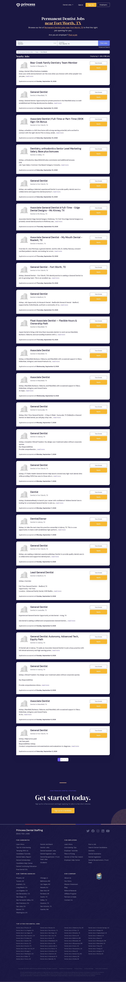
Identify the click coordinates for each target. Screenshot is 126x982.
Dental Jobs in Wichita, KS (95, 954)
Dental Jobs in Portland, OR (24, 938)
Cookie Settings (88, 968)
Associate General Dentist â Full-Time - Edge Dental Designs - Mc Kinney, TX (55, 209)
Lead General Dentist (41, 572)
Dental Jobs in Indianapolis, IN (48, 956)
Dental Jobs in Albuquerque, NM (73, 943)
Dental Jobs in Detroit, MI (71, 935)
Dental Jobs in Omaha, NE (71, 959)
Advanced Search (104, 47)
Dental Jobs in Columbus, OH (48, 951)
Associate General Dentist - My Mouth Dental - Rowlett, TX (56, 239)
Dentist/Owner (38, 518)
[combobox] (36, 43)
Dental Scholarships (23, 860)
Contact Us (68, 900)
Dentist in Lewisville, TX (38, 610)
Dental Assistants (94, 854)
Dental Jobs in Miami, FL (95, 938)
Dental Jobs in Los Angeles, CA (25, 930)
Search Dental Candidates (97, 847)
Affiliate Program (70, 894)
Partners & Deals (70, 897)
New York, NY (44, 891)
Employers (103, 5)
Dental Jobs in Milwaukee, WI (72, 941)
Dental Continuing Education (26, 866)
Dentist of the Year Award (73, 857)
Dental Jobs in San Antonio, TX (49, 930)
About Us (67, 878)
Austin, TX (43, 897)
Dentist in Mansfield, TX (38, 95)
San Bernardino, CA (23, 894)
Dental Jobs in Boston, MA (47, 943)
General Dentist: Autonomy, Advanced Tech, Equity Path (54, 638)
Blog (65, 887)
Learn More (20, 844)
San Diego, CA (21, 897)
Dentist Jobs (44, 847)
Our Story (67, 881)
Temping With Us (22, 851)
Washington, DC (22, 913)
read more (29, 76)
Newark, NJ (44, 887)
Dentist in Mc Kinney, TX (38, 214)
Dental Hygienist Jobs (48, 854)
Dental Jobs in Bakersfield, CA (96, 943)
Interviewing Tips (70, 847)
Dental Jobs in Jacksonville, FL (48, 946)
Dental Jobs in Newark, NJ (47, 928)
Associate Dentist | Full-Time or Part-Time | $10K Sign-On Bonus (56, 120)
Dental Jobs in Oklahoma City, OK (73, 928)
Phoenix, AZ (20, 878)
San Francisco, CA (22, 903)
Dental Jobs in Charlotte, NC (48, 954)
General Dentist (39, 92)
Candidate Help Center (24, 863)
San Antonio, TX (46, 906)
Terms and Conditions (101, 968)
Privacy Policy (78, 968)
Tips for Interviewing (23, 847)
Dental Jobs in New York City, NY (25, 948)
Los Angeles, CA (22, 891)
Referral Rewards (70, 891)
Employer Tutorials (71, 851)
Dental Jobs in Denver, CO (23, 943)
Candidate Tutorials (23, 854)
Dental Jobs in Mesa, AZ (71, 951)
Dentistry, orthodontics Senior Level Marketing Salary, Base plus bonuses (55, 150)
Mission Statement (71, 884)
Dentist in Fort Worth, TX (39, 125)
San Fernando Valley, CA (24, 900)
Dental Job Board (46, 844)
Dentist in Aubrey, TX (37, 437)
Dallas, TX (43, 900)
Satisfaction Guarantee (65, 968)
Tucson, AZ (20, 881)
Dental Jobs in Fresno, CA (71, 946)
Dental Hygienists (94, 857)
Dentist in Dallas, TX (37, 155)
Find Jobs (103, 43)
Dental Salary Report (23, 857)
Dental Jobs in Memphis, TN (72, 933)
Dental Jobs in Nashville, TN (48, 959)
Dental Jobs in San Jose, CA (48, 935)
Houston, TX (44, 903)
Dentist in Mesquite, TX (38, 66)
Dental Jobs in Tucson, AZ (23, 959)
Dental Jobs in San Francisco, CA (25, 935)
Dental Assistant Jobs (48, 851)
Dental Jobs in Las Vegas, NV (24, 933)
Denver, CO (20, 909)
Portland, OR (44, 894)
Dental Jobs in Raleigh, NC (95, 930)
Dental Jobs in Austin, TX (47, 938)
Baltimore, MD (45, 881)
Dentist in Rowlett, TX (38, 244)
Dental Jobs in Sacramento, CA (73, 948)
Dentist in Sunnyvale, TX (38, 410)
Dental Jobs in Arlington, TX (96, 951)
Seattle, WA (44, 909)
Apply (98, 68)
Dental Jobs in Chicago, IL (23, 951)
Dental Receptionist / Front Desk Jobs (50, 858)
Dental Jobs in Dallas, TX (23, 956)
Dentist (34, 492)
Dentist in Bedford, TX (38, 297)
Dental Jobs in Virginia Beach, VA (97, 933)
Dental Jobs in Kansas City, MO (73, 954)
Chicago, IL (44, 878)
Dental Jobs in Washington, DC (25, 954)
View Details (98, 63)
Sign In (80, 5)
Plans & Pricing (69, 854)
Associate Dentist (40, 350)
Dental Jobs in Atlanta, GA (71, 956)
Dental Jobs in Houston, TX (23, 946)
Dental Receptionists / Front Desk (98, 861)
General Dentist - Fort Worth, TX (48, 267)
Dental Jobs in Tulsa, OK (95, 946)
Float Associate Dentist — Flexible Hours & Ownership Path (53, 322)
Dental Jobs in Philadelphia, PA (48, 941)
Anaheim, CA (20, 884)
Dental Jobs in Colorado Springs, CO (98, 928)
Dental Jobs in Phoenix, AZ (23, 928)
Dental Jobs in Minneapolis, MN (97, 941)
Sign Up (91, 5)
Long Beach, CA (21, 887)
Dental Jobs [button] (67, 5)
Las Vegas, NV (45, 884)
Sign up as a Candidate (63, 811)
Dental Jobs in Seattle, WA (23, 941)
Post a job (72, 35)
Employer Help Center (72, 860)
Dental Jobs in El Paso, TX (71, 930)
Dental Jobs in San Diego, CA (48, 933)
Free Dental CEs (22, 869)
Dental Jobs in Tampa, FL (95, 948)
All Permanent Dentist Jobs (25, 52)
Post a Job (92, 844)
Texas (36, 52)
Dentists (91, 851)
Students (43, 863)
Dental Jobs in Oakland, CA (96, 935)
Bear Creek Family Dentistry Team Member (53, 62)
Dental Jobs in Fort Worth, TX (48, 948)
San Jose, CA (20, 906)
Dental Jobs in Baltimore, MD (72, 938)
